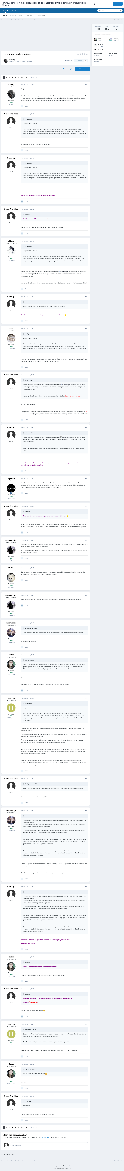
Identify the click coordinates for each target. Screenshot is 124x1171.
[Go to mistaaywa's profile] (110, 39)
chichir (11, 241)
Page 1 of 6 (34, 77)
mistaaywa (117, 38)
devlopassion (11, 540)
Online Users (29, 15)
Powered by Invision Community (62, 1168)
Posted (27, 84)
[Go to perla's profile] (11, 338)
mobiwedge (11, 623)
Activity (14, 10)
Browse (5, 10)
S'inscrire (118, 4)
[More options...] (86, 85)
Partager (69, 60)
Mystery (11, 479)
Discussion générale (26, 62)
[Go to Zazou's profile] (11, 664)
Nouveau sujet (67, 69)
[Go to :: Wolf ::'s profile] (11, 577)
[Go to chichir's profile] (11, 250)
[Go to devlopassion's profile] (11, 550)
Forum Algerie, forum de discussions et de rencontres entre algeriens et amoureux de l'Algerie (43, 4)
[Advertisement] (36, 37)
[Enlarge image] (63, 271)
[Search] (120, 10)
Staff (20, 15)
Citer (26, 106)
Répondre (82, 69)
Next (22, 77)
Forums (4, 15)
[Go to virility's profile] (5, 61)
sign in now (45, 1137)
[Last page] (26, 77)
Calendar (13, 15)
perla (11, 329)
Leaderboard (41, 15)
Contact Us (66, 1166)
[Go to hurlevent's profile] (11, 707)
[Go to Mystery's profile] (11, 488)
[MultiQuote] (22, 106)
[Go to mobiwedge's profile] (11, 632)
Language (57, 1166)
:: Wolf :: (11, 568)
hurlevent (11, 698)
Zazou (11, 655)
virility (13, 59)
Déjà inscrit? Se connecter (101, 4)
